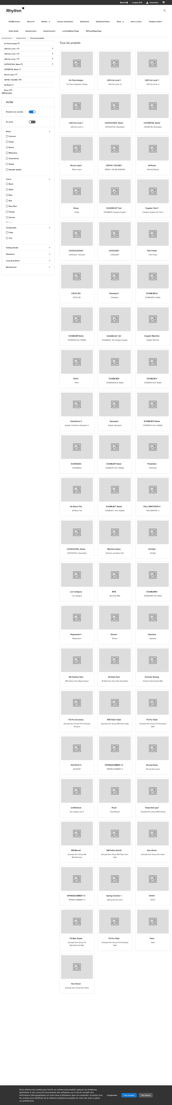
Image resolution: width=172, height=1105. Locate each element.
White (11, 189)
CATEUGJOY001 (76, 250)
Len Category (76, 591)
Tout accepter (129, 1095)
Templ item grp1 (152, 807)
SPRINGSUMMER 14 (114, 765)
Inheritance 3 (76, 421)
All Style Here (114, 677)
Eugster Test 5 (152, 208)
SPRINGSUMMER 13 (76, 895)
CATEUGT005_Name (114, 122)
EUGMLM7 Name (113, 463)
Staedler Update (15, 169)
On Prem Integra (76, 80)
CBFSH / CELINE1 (114, 165)
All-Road (152, 165)
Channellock (14, 158)
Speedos (152, 634)
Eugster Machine (152, 336)
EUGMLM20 (114, 378)
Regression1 (76, 634)
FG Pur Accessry (76, 719)
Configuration (112, 1095)
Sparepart (114, 421)
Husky (11, 142)
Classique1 (114, 293)
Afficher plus (7, 93)
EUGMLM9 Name (76, 336)
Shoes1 (114, 634)
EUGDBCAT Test (113, 208)
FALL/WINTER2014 (151, 506)
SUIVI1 (152, 895)
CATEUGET (114, 250)
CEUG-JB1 (76, 293)
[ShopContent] (15, 10)
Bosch (11, 147)
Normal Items (152, 765)
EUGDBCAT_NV (114, 336)
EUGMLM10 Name (152, 421)
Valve (152, 938)
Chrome (12, 217)
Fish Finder (152, 250)
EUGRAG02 (76, 463)
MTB (114, 591)
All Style (152, 549)
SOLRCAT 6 (76, 765)
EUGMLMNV (151, 591)
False (11, 232)
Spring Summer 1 (114, 895)
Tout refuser (145, 1095)
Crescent (12, 136)
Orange (12, 212)
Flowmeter (152, 463)
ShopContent (21, 38)
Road (114, 807)
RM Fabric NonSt (114, 850)
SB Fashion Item (76, 677)
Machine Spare (114, 549)
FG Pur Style (151, 719)
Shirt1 (76, 378)
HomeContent (7, 38)
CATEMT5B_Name (152, 122)
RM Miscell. (76, 850)
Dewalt (11, 164)
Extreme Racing (152, 677)
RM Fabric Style (114, 719)
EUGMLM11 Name (114, 506)
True (10, 238)
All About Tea (76, 506)
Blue (10, 195)
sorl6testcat (76, 807)
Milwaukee (13, 153)
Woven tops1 (76, 165)
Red (10, 201)
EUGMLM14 (152, 378)
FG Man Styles (76, 938)
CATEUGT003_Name (76, 549)
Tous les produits (37, 38)
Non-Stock (152, 850)
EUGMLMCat (152, 293)
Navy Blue (13, 206)
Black (11, 184)
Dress (76, 208)
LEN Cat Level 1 (114, 80)
